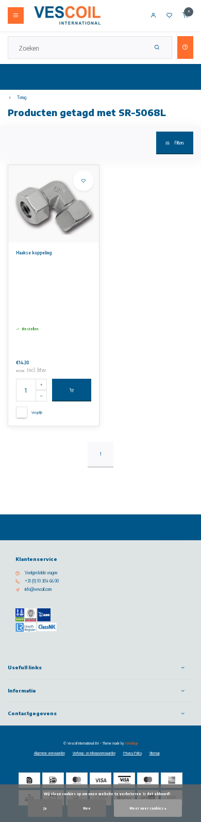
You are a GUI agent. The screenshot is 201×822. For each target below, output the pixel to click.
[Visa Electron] (124, 780)
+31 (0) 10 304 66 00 (42, 581)
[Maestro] (148, 780)
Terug (21, 97)
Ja (45, 808)
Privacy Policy (132, 753)
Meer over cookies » (147, 808)
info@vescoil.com (38, 589)
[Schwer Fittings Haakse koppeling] (53, 204)
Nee (87, 808)
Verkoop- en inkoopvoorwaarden (94, 753)
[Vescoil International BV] (67, 15)
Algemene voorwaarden (49, 753)
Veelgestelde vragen (41, 572)
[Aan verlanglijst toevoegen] (83, 180)
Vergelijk (36, 412)
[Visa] (100, 780)
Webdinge (131, 743)
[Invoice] (29, 780)
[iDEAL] (53, 780)
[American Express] (171, 780)
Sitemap (154, 753)
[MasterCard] (77, 780)
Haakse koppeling (34, 252)
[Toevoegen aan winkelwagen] (71, 390)
